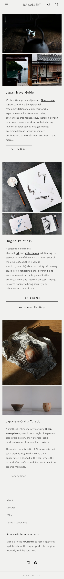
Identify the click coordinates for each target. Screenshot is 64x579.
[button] (6, 4)
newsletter (28, 541)
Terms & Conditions (17, 522)
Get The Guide (19, 149)
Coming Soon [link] (18, 475)
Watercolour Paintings (32, 307)
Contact (11, 507)
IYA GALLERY (35, 575)
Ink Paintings (32, 297)
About (10, 500)
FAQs (9, 514)
